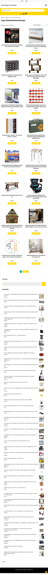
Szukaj (4, 279)
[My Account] (21, 13)
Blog (22, 1)
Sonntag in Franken (9, 5)
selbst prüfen (12, 53)
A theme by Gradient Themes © (24, 570)
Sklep (26, 1)
